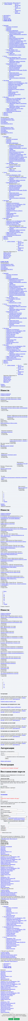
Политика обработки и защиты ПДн (18, 43)
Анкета (10, 90)
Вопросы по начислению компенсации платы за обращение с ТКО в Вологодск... (12, 578)
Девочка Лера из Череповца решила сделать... (12, 617)
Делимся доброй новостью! (7, 632)
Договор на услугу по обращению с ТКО (11, 859)
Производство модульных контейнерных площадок (15, 65)
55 (4, 500)
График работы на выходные (8, 523)
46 (4, 595)
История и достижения (12, 26)
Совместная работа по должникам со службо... (12, 637)
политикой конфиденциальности (16, 818)
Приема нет (18, 10)
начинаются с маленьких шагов (9, 454)
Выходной (17, 12)
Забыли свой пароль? (6, 761)
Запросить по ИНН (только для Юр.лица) (11, 707)
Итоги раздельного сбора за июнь (9, 423)
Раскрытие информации (12, 30)
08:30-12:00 (17, 5)
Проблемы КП (11, 93)
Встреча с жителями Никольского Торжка (11, 399)
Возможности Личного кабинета (16, 89)
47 (4, 596)
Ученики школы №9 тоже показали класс (11, 658)
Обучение (11, 76)
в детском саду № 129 (22, 463)
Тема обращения (5, 815)
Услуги (5, 56)
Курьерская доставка (14, 75)
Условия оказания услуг (15, 39)
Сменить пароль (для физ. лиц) (8, 701)
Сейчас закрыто (8, 4)
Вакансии (8, 29)
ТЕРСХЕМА (12, 37)
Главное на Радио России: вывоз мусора (10, 572)
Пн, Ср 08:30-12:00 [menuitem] (20, 242)
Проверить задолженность (14, 81)
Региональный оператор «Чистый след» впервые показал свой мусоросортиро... (13, 547)
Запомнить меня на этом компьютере (15, 756)
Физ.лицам (6, 80)
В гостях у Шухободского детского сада (10, 642)
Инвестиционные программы (16, 38)
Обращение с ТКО (5, 877)
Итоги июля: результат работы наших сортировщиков (14, 407)
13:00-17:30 (17, 7)
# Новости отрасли (5, 395)
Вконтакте (6, 16)
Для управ (3, 121)
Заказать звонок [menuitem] (7, 255)
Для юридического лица (7, 120)
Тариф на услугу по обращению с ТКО (17, 83)
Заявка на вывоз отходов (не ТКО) (14, 108)
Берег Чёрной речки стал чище (8, 627)
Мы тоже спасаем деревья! (7, 445)
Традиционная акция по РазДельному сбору (11, 622)
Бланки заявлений (12, 86)
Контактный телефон (6, 812)
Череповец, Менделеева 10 (13, 2)
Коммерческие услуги (11, 63)
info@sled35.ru (6, 15)
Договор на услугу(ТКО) (7, 870)
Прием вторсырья (5, 887)
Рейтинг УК (11, 95)
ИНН (2, 813)
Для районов (4, 122)
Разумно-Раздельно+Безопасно (8, 663)
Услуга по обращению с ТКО (13, 57)
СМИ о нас (12, 53)
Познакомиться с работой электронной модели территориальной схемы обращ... (12, 566)
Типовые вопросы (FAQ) (14, 94)
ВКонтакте (6, 258)
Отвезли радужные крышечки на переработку (12, 648)
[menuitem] (15, 255)
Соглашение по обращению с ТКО (17, 40)
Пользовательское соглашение (16, 44)
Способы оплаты (12, 88)
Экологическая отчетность (15, 74)
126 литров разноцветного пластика (9, 673)
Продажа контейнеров (14, 67)
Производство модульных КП (8, 878)
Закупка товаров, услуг (12, 49)
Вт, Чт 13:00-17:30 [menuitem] (20, 244)
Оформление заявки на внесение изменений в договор (17, 62)
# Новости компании (6, 393)
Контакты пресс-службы (15, 54)
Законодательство (7, 112)
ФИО (2, 809)
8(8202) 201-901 (7, 253)
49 (4, 599)
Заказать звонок (7, 19)
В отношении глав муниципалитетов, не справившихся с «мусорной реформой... (11, 518)
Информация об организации (16, 31)
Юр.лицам (6, 97)
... (3, 499)
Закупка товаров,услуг (6, 851)
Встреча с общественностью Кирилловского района (13, 541)
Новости (5, 113)
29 (4, 684)
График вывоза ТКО (13, 92)
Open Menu (3, 134)
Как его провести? (22, 487)
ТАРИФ (11, 35)
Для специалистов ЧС (7, 123)
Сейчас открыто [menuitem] (11, 241)
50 (4, 600)
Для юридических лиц (8, 916)
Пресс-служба (9, 52)
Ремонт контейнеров (14, 69)
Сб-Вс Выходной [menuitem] (20, 249)
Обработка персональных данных (9, 892)
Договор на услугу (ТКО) (14, 85)
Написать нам (6, 18)
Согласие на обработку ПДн (16, 42)
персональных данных (19, 819)
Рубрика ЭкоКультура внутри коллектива (17, 416)
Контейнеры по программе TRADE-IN (10, 881)
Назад (5, 491)
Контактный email (5, 810)
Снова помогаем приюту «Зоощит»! (18, 440)
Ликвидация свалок (14, 72)
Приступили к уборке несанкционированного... (12, 653)
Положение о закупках (14, 51)
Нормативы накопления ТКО (15, 84)
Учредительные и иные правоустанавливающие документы (18, 34)
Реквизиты (3, 850)
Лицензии (8, 28)
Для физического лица (7, 118)
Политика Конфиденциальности (17, 46)
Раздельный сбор (5, 668)
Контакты (5, 115)
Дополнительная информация (13, 111)
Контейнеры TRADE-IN (6, 1005)
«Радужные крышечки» (7, 432)
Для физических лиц (8, 926)
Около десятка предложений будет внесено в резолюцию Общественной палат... (12, 553)
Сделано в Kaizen (5, 890)
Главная (2, 384)
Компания (5, 25)
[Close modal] (1, 835)
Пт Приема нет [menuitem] (21, 247)
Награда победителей (6, 468)
